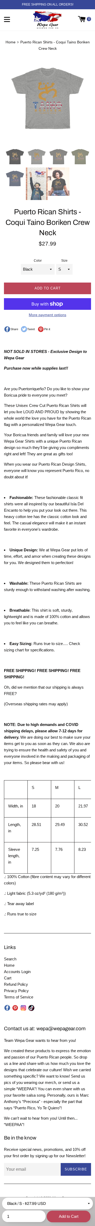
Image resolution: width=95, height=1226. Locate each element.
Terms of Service (18, 997)
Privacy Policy (16, 990)
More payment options (47, 315)
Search (10, 959)
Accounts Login (17, 971)
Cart (7, 978)
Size (64, 260)
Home (9, 965)
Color (38, 260)
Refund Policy (16, 984)
